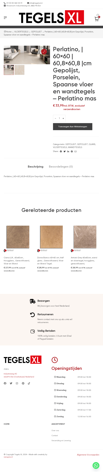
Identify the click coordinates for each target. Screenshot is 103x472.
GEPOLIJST (36, 31)
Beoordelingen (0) (61, 166)
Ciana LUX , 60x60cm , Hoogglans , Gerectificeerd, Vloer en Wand (17, 260)
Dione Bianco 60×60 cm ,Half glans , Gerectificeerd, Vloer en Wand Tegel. (50, 260)
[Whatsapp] (96, 465)
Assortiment (58, 424)
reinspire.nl (8, 457)
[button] (44, 51)
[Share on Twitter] (64, 151)
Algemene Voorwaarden (88, 455)
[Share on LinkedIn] (68, 151)
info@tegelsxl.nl (35, 3)
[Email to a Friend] (75, 151)
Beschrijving (35, 166)
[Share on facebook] (60, 151)
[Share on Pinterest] (71, 151)
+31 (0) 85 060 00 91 (14, 3)
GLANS (92, 144)
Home (9, 31)
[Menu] (5, 17)
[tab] (35, 167)
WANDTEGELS (75, 147)
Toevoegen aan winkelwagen (72, 126)
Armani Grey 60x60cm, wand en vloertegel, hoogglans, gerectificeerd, (84, 260)
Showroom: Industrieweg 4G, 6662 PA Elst (23, 6)
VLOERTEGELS (21, 31)
